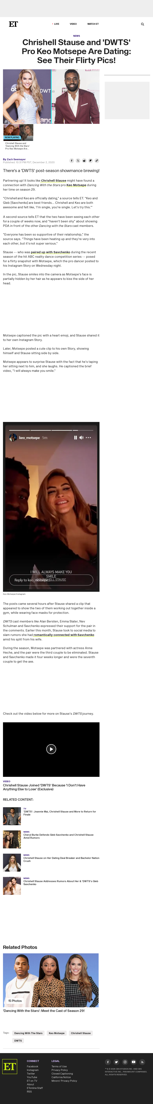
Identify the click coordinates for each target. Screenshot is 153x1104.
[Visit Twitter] (116, 1062)
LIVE (56, 24)
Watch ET (93, 24)
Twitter (31, 1074)
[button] (51, 749)
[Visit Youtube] (134, 1062)
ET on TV (32, 1081)
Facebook (32, 1066)
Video (73, 24)
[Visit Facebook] (108, 1062)
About (30, 1084)
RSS (29, 1092)
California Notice (61, 1077)
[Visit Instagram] (125, 1062)
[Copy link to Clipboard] (97, 161)
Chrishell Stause (53, 180)
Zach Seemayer (16, 159)
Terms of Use (59, 1066)
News (76, 36)
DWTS (18, 1040)
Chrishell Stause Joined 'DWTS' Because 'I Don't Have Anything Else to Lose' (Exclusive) (44, 787)
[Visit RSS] (142, 1062)
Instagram (33, 1070)
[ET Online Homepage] (13, 24)
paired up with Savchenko (50, 252)
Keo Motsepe (76, 185)
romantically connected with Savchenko (63, 635)
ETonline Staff (35, 1088)
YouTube (32, 1077)
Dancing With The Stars (28, 1033)
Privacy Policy (60, 1070)
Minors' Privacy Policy (64, 1081)
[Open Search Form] (142, 24)
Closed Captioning (62, 1074)
